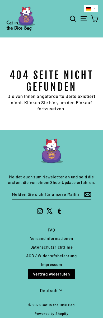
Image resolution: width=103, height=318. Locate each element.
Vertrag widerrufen (51, 274)
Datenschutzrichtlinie (51, 247)
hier (53, 102)
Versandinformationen (51, 238)
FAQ (51, 229)
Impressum (51, 264)
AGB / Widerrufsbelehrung (51, 255)
